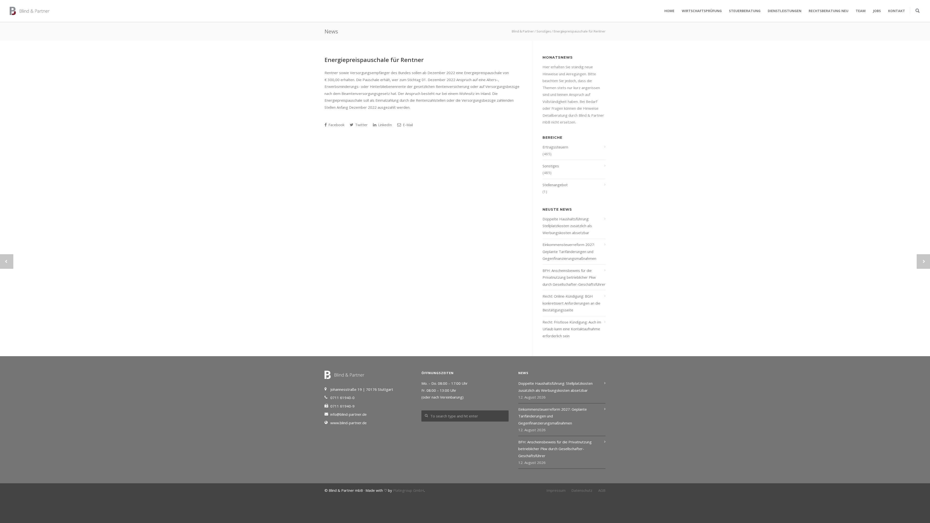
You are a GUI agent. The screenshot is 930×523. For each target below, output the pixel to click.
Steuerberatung (744, 10)
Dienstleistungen (784, 10)
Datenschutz (581, 490)
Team (861, 10)
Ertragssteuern (555, 147)
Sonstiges (550, 165)
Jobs (877, 10)
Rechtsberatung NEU (828, 10)
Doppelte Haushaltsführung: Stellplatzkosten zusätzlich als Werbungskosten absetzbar (567, 225)
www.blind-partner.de (348, 422)
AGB (601, 490)
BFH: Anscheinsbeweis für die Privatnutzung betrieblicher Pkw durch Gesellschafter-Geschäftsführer (573, 277)
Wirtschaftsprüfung (702, 10)
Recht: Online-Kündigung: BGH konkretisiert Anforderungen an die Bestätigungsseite (571, 303)
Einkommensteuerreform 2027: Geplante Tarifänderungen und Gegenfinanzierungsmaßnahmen (569, 251)
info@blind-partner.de (348, 414)
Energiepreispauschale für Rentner (374, 60)
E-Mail (407, 124)
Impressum (556, 490)
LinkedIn (384, 124)
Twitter (361, 124)
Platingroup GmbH (408, 490)
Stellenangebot (555, 184)
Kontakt (896, 10)
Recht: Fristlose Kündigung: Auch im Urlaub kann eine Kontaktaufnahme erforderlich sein (571, 329)
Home (669, 10)
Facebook (335, 124)
